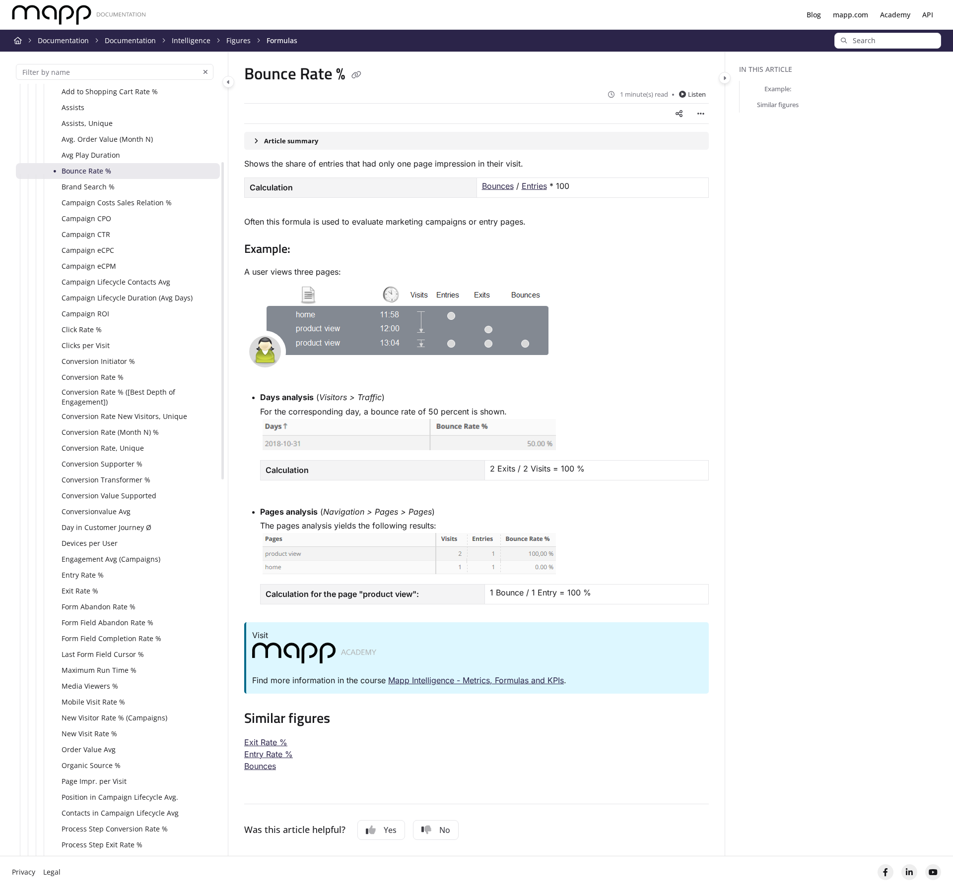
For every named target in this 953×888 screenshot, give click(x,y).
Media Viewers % (90, 686)
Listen (697, 94)
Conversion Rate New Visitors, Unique (124, 416)
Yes (390, 830)
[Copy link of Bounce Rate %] (356, 75)
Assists (73, 107)
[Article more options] (701, 113)
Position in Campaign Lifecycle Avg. (120, 797)
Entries (534, 186)
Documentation (63, 40)
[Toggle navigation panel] (228, 82)
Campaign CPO (86, 218)
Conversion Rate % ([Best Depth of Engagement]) (118, 397)
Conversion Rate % (93, 377)
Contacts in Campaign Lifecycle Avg (120, 813)
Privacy (23, 872)
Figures (238, 40)
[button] (887, 41)
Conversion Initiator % (98, 361)
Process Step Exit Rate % (102, 844)
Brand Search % (88, 186)
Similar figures (778, 104)
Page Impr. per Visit (94, 781)
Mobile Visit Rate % (93, 702)
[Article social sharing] (679, 113)
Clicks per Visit (86, 345)
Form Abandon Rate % (99, 606)
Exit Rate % (80, 590)
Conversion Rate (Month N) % (110, 432)
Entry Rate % (83, 575)
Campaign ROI (85, 313)
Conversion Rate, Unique (103, 448)
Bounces (498, 186)
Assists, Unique (87, 123)
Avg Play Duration (91, 155)
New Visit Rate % (89, 733)
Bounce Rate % (86, 171)
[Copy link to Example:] (306, 250)
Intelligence (191, 40)
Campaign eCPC (88, 250)
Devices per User (90, 543)
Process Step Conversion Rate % (115, 828)
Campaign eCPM (89, 266)
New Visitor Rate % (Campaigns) (114, 717)
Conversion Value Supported (109, 495)
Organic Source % (91, 765)
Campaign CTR (86, 234)
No (444, 830)
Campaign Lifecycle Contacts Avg (116, 282)
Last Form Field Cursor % (103, 654)
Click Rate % (82, 329)
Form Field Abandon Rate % (107, 622)
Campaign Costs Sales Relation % (117, 202)
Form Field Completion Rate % (111, 638)
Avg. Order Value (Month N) (107, 139)
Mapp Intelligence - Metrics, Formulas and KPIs (476, 680)
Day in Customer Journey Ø (106, 527)
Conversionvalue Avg (96, 511)
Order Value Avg (89, 749)
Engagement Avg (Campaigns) (111, 559)
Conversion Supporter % (102, 464)
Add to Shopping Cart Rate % (110, 91)
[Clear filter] (205, 72)
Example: (777, 88)
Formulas (282, 40)
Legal (52, 872)
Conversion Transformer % (106, 479)
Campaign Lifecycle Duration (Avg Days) (127, 297)
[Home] (79, 15)
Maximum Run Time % (99, 670)
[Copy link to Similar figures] (346, 719)
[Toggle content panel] (725, 78)
